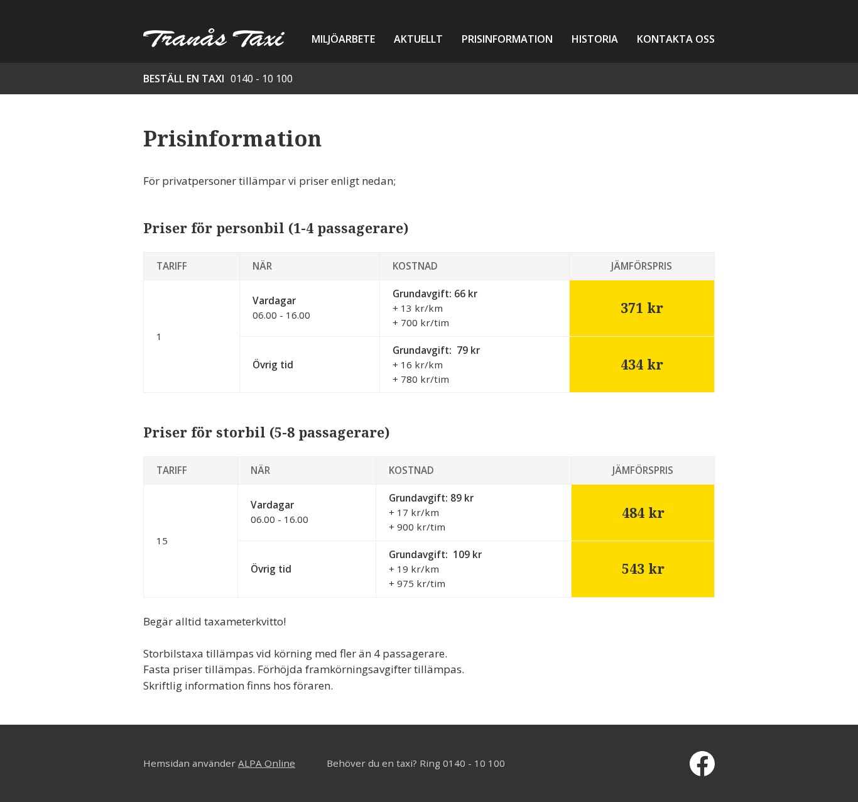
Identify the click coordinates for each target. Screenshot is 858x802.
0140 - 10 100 (262, 78)
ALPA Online (266, 763)
